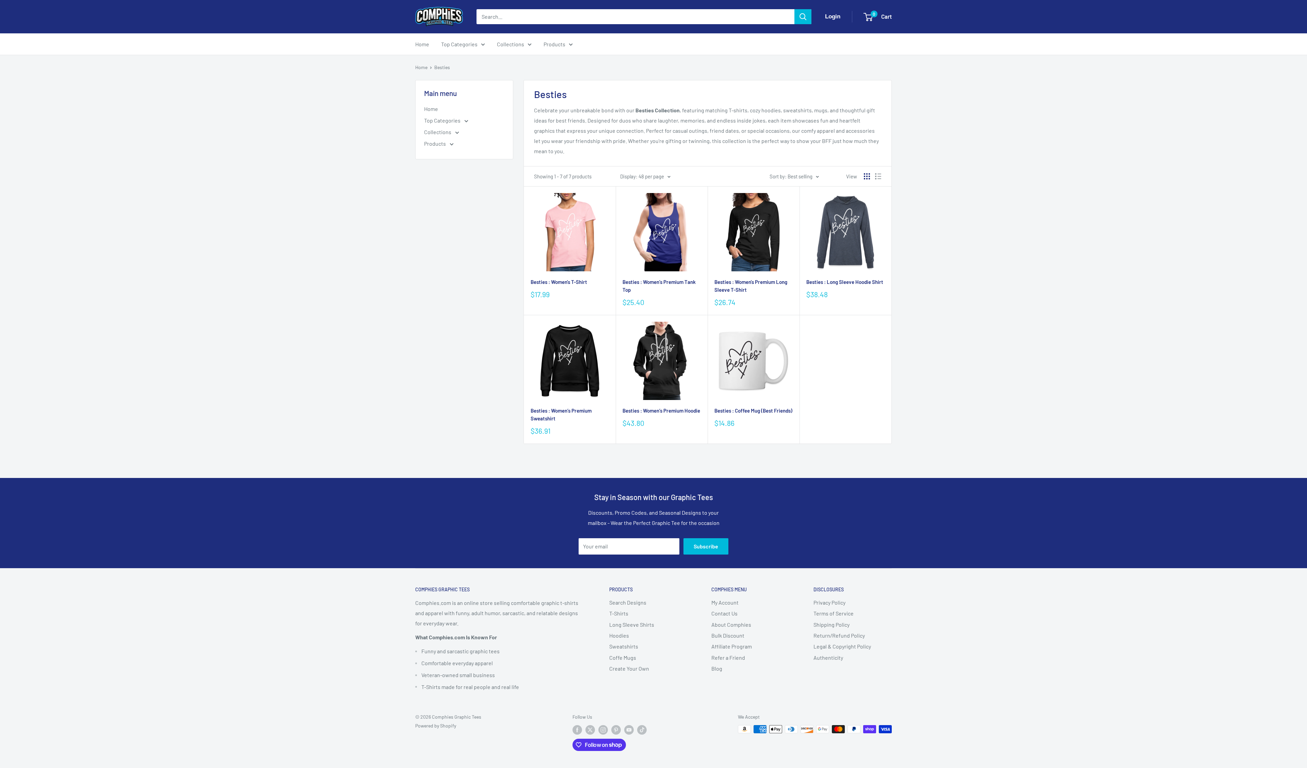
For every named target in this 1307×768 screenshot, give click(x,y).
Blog (716, 668)
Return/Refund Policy (839, 635)
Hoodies (619, 635)
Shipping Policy (831, 624)
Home (422, 44)
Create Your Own (629, 668)
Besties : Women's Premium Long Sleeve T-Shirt (750, 286)
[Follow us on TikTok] (642, 730)
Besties (442, 67)
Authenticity (828, 657)
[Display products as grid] (867, 176)
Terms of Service (833, 613)
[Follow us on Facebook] (577, 730)
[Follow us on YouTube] (629, 730)
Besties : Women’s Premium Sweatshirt (561, 414)
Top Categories (459, 44)
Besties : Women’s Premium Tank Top (659, 286)
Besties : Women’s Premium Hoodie (661, 410)
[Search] (802, 16)
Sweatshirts (623, 646)
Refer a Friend (728, 657)
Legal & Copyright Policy (842, 646)
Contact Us (724, 613)
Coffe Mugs (622, 657)
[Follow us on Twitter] (590, 730)
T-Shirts (618, 613)
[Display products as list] (878, 176)
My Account (725, 602)
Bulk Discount (727, 635)
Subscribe (706, 546)
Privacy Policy (829, 602)
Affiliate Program (731, 646)
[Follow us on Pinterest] (616, 730)
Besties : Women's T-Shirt (559, 282)
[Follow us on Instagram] (603, 730)
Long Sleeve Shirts (631, 624)
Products (554, 44)
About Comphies (731, 624)
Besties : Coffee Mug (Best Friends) (753, 410)
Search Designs (627, 602)
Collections (510, 44)
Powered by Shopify (435, 726)
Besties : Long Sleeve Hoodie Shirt (844, 282)
